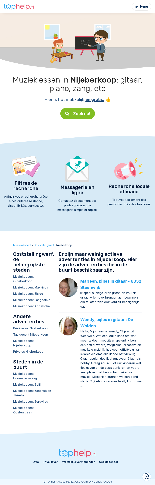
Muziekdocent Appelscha (31, 306)
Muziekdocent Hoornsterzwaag (25, 376)
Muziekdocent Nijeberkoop (23, 343)
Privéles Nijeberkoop (28, 351)
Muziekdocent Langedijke (31, 300)
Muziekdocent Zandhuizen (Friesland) (32, 393)
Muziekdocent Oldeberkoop (23, 279)
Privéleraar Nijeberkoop (30, 328)
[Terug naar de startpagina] (19, 6)
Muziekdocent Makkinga (30, 287)
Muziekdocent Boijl (27, 384)
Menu (144, 6)
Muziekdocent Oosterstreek (23, 410)
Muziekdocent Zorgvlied (30, 401)
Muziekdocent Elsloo (28, 294)
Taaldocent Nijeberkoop (30, 334)
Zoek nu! (81, 113)
